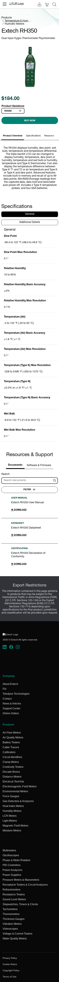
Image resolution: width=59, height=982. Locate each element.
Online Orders (11, 713)
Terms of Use (9, 976)
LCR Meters (10, 815)
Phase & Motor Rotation (16, 860)
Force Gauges (11, 796)
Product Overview (12, 136)
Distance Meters (12, 776)
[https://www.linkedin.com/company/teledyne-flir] (5, 647)
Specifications (33, 136)
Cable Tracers (11, 747)
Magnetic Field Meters (15, 825)
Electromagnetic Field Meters (20, 786)
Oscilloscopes (11, 855)
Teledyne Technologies (16, 693)
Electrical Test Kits (13, 781)
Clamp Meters (11, 762)
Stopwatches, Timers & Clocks (20, 904)
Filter (27, 490)
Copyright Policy (11, 970)
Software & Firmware (39, 465)
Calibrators (9, 752)
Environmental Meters (15, 791)
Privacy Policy (10, 958)
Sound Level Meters (14, 899)
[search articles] (55, 480)
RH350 (8, 111)
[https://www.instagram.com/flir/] (18, 647)
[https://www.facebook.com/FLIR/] (11, 647)
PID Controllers (11, 865)
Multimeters (9, 850)
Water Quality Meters (15, 938)
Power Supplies (12, 874)
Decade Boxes (11, 771)
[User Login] (37, 5)
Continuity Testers (13, 766)
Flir (4, 688)
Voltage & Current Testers (17, 933)
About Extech (10, 684)
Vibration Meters (12, 923)
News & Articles (12, 703)
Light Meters (10, 820)
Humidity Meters (14, 24)
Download (20, 510)
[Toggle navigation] (5, 4)
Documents (15, 465)
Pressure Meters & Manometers (21, 879)
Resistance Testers (14, 894)
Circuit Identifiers (12, 757)
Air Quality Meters (13, 737)
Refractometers (11, 889)
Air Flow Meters (12, 732)
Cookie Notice (10, 964)
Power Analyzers (12, 870)
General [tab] (29, 214)
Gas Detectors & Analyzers (18, 801)
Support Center (11, 708)
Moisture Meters (12, 830)
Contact (7, 698)
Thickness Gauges (13, 919)
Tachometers (10, 909)
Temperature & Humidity (19, 21)
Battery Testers (11, 742)
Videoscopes (10, 928)
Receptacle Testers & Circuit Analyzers (25, 884)
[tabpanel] (29, 335)
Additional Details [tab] (29, 222)
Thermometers (11, 914)
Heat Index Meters (13, 806)
